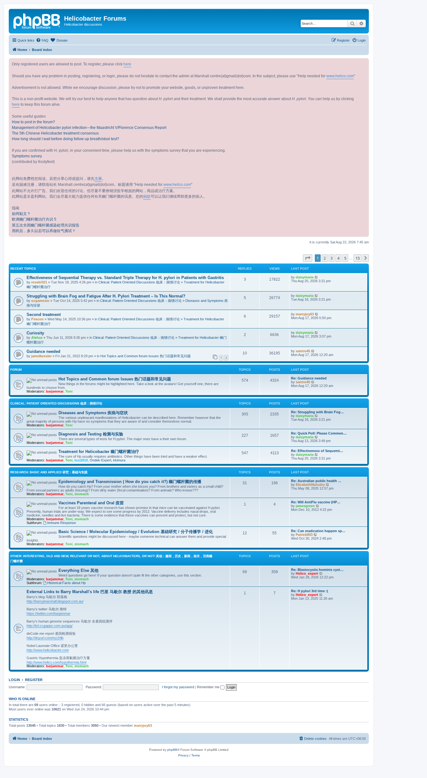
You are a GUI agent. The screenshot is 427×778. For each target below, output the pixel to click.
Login (14, 680)
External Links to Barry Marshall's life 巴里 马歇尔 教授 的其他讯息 (90, 591)
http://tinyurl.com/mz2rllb (45, 638)
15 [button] (357, 258)
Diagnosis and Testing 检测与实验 (90, 434)
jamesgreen (305, 506)
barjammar (54, 391)
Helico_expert (307, 573)
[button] (307, 258)
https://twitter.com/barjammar (48, 613)
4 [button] (338, 258)
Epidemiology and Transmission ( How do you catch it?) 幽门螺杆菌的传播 (129, 481)
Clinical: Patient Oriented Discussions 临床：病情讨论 (139, 282)
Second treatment (44, 314)
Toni (69, 391)
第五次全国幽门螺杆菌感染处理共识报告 (45, 225)
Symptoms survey (27, 156)
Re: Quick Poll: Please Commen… (319, 433)
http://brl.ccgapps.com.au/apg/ (50, 626)
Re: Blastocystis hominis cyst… (317, 570)
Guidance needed (43, 351)
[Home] (37, 20)
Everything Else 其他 (78, 570)
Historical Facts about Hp (66, 583)
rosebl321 (39, 282)
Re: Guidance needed (309, 378)
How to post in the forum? (33, 122)
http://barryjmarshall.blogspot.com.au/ (55, 601)
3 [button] (331, 258)
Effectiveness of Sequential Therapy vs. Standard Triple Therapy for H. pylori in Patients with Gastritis (125, 277)
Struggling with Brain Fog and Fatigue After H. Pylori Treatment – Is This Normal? (106, 296)
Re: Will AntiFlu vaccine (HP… (315, 502)
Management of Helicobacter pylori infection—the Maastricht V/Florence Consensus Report (89, 127)
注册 (98, 178)
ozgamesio (40, 301)
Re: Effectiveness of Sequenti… (317, 451)
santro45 (303, 351)
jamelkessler (41, 356)
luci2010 (81, 460)
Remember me (208, 687)
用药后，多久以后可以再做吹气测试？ (44, 231)
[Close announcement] (364, 63)
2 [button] (325, 258)
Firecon (37, 319)
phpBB (172, 749)
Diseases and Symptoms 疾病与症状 (93, 412)
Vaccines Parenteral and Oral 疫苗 (91, 503)
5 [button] (345, 258)
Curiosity (35, 333)
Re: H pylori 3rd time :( (309, 591)
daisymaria (305, 277)
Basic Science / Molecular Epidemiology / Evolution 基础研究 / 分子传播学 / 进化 (135, 531)
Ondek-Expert (100, 460)
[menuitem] (42, 40)
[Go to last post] (316, 277)
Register (34, 680)
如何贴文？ (21, 213)
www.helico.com (340, 76)
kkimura (119, 460)
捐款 (147, 196)
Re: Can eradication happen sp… (318, 531)
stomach (81, 494)
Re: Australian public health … (316, 481)
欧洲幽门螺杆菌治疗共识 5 (34, 219)
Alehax (37, 337)
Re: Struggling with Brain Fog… (317, 412)
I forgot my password (178, 687)
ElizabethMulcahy (310, 484)
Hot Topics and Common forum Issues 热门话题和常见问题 (145, 356)
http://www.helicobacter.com (48, 650)
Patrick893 (304, 534)
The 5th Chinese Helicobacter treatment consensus (55, 133)
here (127, 64)
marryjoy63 (305, 314)
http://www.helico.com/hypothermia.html (56, 662)
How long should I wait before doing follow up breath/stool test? (65, 139)
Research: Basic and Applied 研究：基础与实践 (49, 472)
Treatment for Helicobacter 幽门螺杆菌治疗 (98, 451)
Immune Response (61, 523)
